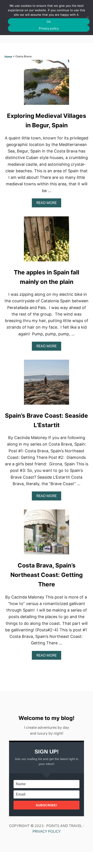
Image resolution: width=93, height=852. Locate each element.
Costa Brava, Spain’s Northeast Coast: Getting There (46, 575)
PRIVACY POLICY (47, 831)
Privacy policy (49, 28)
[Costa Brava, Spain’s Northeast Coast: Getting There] (46, 533)
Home (8, 56)
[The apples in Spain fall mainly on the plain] (46, 240)
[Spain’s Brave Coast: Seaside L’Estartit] (46, 384)
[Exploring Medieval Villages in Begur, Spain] (46, 84)
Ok (49, 21)
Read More (48, 203)
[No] (87, 17)
